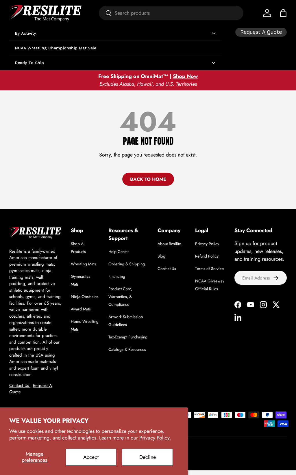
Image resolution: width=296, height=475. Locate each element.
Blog (161, 256)
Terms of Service (209, 268)
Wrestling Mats (83, 264)
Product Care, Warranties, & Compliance (120, 296)
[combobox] (171, 13)
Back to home (148, 179)
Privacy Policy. (155, 438)
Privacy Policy (207, 244)
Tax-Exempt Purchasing (127, 337)
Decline (147, 457)
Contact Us (19, 385)
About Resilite (169, 244)
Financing (116, 276)
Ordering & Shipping (126, 264)
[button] (283, 13)
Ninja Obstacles (84, 296)
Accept (91, 457)
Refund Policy (207, 256)
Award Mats (81, 309)
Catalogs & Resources (127, 349)
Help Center (118, 251)
